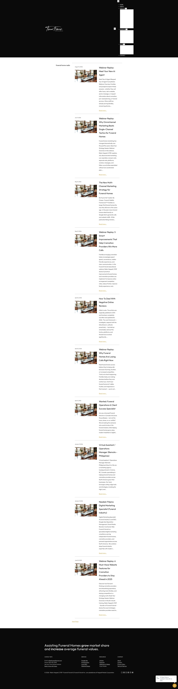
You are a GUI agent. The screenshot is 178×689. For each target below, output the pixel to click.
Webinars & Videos (104, 664)
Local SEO (84, 664)
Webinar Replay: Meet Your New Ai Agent (107, 71)
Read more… (103, 110)
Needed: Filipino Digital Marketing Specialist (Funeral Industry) (107, 507)
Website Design (85, 666)
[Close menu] (118, 1)
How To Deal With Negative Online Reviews (107, 302)
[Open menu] (115, 29)
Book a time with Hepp (50, 666)
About (119, 660)
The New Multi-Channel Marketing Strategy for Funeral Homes (107, 188)
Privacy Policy (121, 664)
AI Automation (85, 662)
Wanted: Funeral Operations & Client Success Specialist (108, 405)
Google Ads (84, 660)
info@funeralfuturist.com (55, 660)
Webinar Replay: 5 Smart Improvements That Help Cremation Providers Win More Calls (108, 241)
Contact (120, 662)
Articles (101, 660)
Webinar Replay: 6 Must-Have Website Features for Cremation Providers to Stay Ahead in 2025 (108, 570)
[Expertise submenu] (127, 29)
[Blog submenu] (124, 44)
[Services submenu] (126, 8)
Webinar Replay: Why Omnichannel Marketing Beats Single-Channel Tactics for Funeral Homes (107, 127)
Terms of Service (122, 666)
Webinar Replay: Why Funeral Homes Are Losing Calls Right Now (107, 355)
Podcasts (102, 662)
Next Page (75, 621)
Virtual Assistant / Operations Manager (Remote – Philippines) (108, 450)
